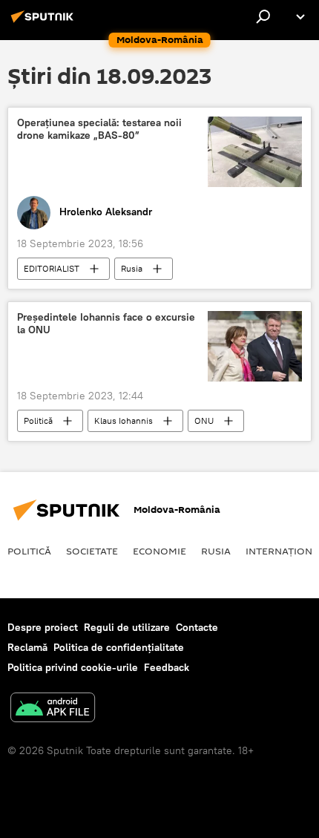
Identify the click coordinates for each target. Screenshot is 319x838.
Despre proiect (42, 627)
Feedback (166, 667)
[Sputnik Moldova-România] (44, 22)
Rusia (131, 268)
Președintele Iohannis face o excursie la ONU (106, 323)
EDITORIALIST (51, 268)
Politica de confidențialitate (118, 647)
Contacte (197, 627)
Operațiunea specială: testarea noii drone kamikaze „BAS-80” (99, 129)
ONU (204, 420)
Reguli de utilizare (127, 627)
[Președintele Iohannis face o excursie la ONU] (255, 346)
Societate (92, 550)
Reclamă (27, 647)
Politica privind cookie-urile (72, 667)
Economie (159, 550)
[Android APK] (52, 709)
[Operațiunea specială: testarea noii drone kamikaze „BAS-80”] (255, 152)
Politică (38, 420)
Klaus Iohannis (123, 420)
